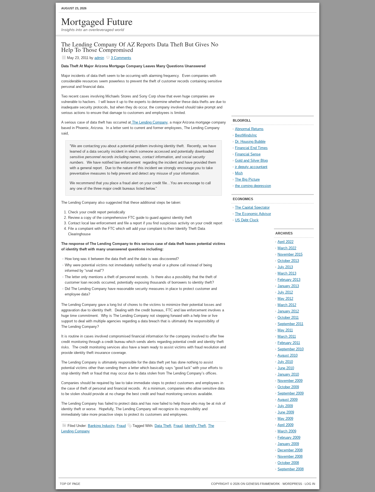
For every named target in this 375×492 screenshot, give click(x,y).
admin (99, 58)
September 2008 (291, 469)
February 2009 (289, 437)
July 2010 (285, 362)
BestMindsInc (246, 135)
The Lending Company (149, 122)
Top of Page (70, 483)
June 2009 (286, 412)
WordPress (292, 483)
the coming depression (253, 186)
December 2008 (290, 450)
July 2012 (285, 292)
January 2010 (288, 374)
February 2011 (289, 343)
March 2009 (287, 431)
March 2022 (287, 248)
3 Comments (121, 58)
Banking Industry (101, 426)
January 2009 (288, 444)
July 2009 (285, 406)
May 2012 (285, 299)
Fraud (121, 426)
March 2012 (287, 305)
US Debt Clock (247, 220)
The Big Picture (247, 179)
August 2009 (288, 400)
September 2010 (291, 349)
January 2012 (288, 311)
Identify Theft (195, 426)
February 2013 (289, 280)
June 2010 (286, 368)
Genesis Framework (263, 483)
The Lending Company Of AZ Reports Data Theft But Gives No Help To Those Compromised (139, 47)
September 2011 (290, 324)
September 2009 (291, 393)
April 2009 (285, 425)
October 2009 (288, 387)
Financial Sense (248, 154)
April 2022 (285, 242)
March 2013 (287, 273)
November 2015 (290, 254)
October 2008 (288, 463)
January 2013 (288, 286)
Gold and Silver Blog (251, 160)
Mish (239, 173)
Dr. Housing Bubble (250, 141)
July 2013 (285, 267)
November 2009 (290, 381)
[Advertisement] (265, 75)
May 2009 (285, 418)
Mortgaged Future (97, 21)
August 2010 (288, 355)
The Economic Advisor (253, 214)
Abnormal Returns (249, 129)
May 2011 (285, 330)
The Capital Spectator (252, 207)
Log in (310, 483)
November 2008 (290, 456)
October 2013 (288, 261)
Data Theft (163, 426)
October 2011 (288, 317)
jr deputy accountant (251, 167)
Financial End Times (251, 148)
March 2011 (287, 336)
